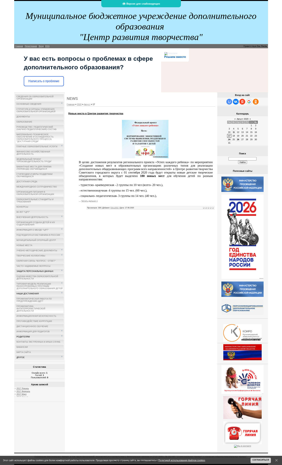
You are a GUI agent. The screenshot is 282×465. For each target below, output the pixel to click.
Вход (41, 46)
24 (229, 139)
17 (229, 136)
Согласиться (260, 460)
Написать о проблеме (43, 81)
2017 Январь (22, 388)
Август (87, 104)
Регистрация (31, 46)
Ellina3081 (114, 208)
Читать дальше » (89, 201)
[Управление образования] (242, 407)
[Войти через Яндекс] (242, 102)
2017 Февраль (23, 391)
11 (234, 132)
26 (238, 139)
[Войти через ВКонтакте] (236, 102)
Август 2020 (242, 119)
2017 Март (21, 394)
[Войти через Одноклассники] (256, 102)
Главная (19, 46)
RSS (47, 46)
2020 (79, 104)
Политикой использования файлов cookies (181, 460)
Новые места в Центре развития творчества (95, 113)
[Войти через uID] (229, 102)
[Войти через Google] (249, 102)
